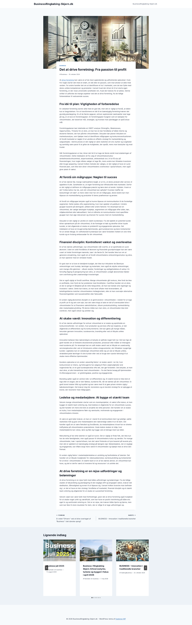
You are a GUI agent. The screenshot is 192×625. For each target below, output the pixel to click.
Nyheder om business (55, 570)
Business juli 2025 (55, 566)
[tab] (93, 597)
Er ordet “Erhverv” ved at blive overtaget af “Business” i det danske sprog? (73, 518)
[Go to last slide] (46, 567)
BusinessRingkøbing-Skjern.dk (145, 4)
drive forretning (68, 80)
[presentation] (59, 550)
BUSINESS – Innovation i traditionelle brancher (117, 517)
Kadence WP (121, 619)
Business (63, 65)
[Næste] (145, 567)
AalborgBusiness (126, 573)
